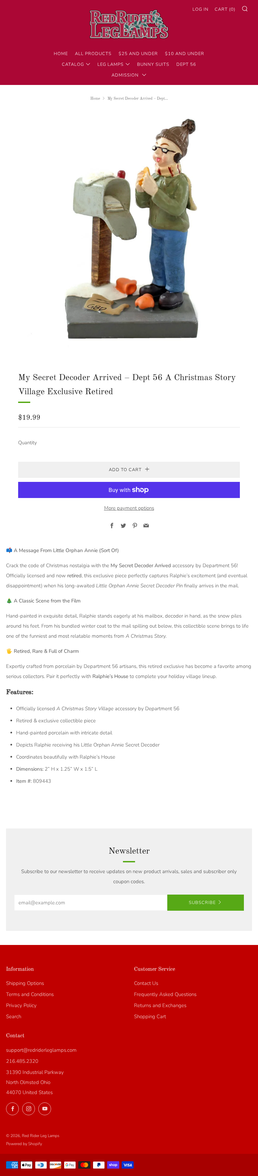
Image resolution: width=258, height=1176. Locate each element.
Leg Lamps (110, 64)
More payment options (129, 508)
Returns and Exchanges (160, 1005)
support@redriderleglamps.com (41, 1050)
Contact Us (146, 983)
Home (61, 54)
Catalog (73, 64)
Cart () (225, 9)
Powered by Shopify (24, 1143)
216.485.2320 (22, 1061)
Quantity (27, 442)
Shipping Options (25, 983)
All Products (93, 54)
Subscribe (202, 903)
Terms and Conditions (30, 994)
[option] (129, 232)
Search (13, 1016)
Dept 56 (186, 64)
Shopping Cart (150, 1016)
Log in (200, 9)
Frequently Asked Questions (165, 994)
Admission (126, 75)
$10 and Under (184, 54)
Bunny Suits (153, 64)
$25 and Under (138, 54)
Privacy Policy (21, 1005)
